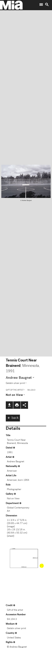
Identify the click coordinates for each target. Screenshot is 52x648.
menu (41, 4)
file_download (9, 405)
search (47, 4)
